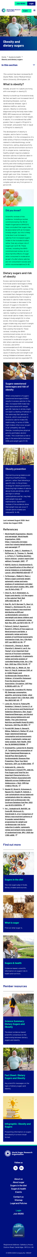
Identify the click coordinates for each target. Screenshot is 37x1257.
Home (4, 57)
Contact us (18, 1196)
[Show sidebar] (33, 64)
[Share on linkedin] (21, 1168)
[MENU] (34, 10)
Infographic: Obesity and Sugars (18, 1125)
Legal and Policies (18, 1203)
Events (18, 1192)
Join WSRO (20, 3)
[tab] (5, 56)
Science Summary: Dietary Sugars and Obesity (15, 1024)
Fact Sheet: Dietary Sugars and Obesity (15, 1076)
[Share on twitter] (15, 1168)
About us (18, 1179)
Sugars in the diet (14, 879)
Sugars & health (15, 57)
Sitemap (18, 1200)
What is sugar (12, 922)
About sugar (18, 1182)
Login (31, 3)
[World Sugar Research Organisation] (11, 10)
